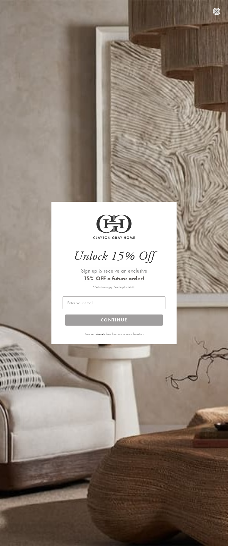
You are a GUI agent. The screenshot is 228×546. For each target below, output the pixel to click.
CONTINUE (114, 320)
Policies (99, 334)
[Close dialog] (217, 11)
